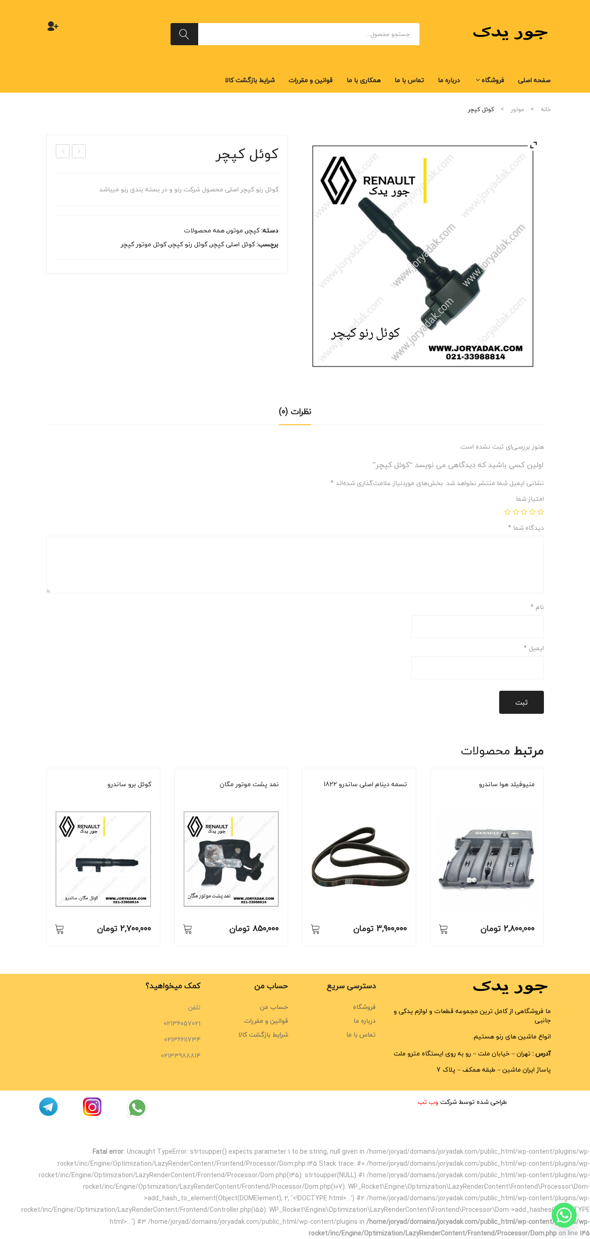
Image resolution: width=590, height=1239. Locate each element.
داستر (128, 797)
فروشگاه (364, 1007)
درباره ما (365, 1020)
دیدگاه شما (526, 528)
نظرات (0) (295, 411)
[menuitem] (534, 80)
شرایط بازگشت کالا (263, 1034)
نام (537, 607)
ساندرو (110, 797)
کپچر (253, 230)
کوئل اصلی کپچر (233, 244)
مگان (257, 797)
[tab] (295, 414)
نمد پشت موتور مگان (249, 784)
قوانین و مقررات (266, 1020)
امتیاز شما (530, 498)
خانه (546, 109)
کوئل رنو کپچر (188, 244)
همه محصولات (204, 230)
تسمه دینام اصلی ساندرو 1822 (365, 784)
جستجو (184, 34)
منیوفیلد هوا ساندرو (507, 784)
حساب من (274, 1007)
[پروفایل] (53, 26)
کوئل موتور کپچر (143, 244)
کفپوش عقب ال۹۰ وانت (62, 151)
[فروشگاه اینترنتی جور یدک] (511, 33)
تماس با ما (361, 1034)
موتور (517, 109)
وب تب (428, 1102)
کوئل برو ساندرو (129, 784)
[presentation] (46, 857)
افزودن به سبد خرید (59, 928)
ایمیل (534, 648)
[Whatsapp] (564, 1215)
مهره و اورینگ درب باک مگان (78, 151)
